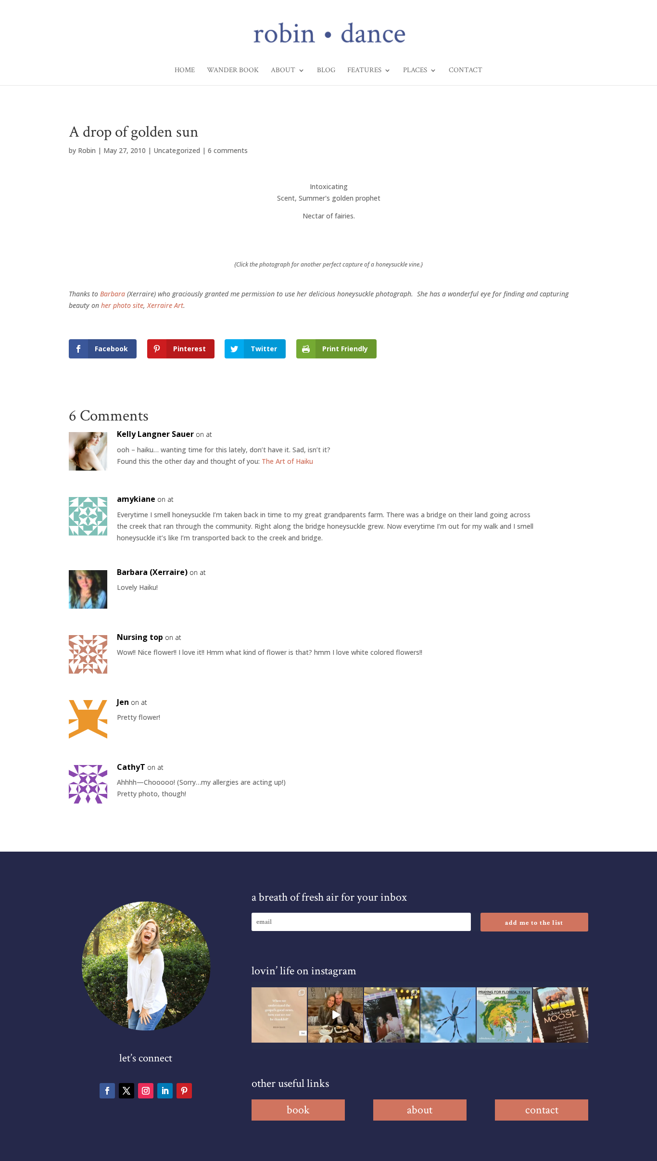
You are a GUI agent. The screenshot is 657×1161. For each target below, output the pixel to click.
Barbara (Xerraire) (152, 572)
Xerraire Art (165, 305)
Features (364, 71)
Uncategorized (176, 150)
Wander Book (233, 71)
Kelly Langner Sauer (155, 434)
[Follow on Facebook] (107, 1090)
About (283, 71)
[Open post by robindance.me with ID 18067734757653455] (448, 1015)
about (419, 1109)
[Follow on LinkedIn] (165, 1090)
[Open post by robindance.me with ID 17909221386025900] (335, 1015)
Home (185, 71)
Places (415, 71)
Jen (123, 702)
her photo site (122, 305)
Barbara (112, 293)
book (298, 1109)
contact (541, 1109)
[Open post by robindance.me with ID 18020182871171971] (560, 1015)
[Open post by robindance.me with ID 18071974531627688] (279, 1015)
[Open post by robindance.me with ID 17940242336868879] (504, 1015)
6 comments (228, 150)
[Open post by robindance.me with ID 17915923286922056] (391, 1015)
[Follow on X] (126, 1090)
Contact (465, 71)
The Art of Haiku (287, 461)
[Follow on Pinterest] (184, 1090)
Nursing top (140, 637)
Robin (87, 150)
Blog (326, 71)
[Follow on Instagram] (145, 1090)
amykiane (136, 499)
